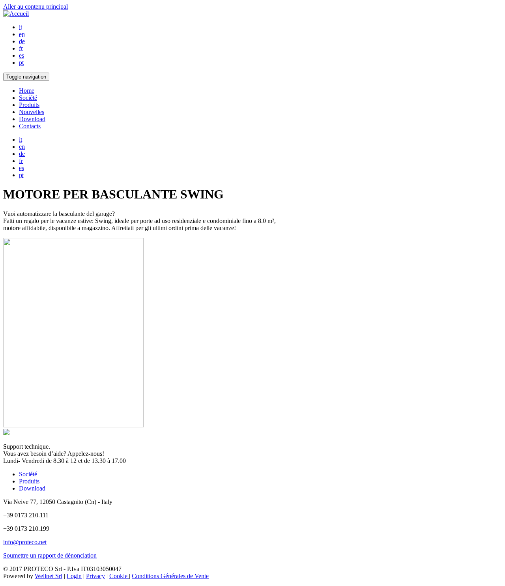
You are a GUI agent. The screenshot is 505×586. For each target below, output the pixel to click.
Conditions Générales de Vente (170, 576)
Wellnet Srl (48, 576)
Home (26, 90)
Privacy (95, 576)
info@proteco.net (25, 542)
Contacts (30, 126)
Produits (29, 104)
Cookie (119, 576)
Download (32, 119)
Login (74, 576)
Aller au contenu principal (35, 6)
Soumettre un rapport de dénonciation (50, 555)
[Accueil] (16, 13)
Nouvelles (31, 112)
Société (28, 97)
